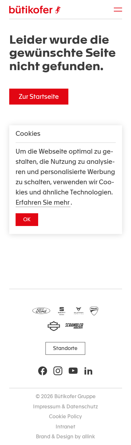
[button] (38, 97)
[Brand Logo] (35, 10)
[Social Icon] (42, 370)
